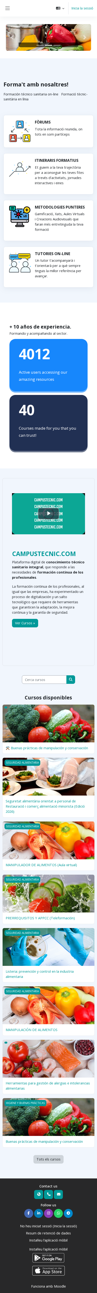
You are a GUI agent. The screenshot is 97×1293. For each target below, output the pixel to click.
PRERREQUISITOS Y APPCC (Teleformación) (40, 918)
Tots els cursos (48, 1159)
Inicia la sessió (82, 8)
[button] (60, 8)
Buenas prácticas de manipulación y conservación (44, 1141)
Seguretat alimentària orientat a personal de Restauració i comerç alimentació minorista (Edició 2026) (45, 806)
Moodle (60, 1286)
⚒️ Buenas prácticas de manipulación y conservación (47, 747)
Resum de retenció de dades (48, 1233)
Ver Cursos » (25, 623)
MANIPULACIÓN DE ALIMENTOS (31, 1029)
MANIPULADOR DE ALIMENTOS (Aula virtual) (41, 864)
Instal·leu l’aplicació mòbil (48, 1240)
